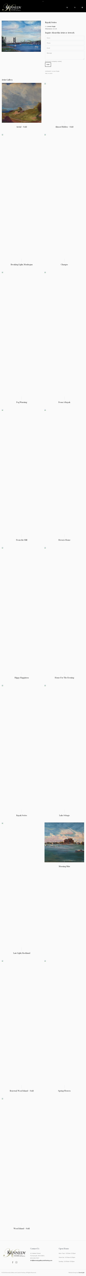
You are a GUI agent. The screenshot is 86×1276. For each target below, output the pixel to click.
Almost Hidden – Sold (64, 127)
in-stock (50, 73)
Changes (64, 265)
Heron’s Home (64, 540)
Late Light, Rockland (21, 953)
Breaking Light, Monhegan (22, 265)
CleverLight (81, 1272)
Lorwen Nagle (51, 26)
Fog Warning (21, 402)
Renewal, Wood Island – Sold (22, 1091)
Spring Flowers (64, 1091)
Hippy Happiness (22, 678)
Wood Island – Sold (22, 1229)
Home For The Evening (64, 678)
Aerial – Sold (21, 127)
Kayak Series (21, 815)
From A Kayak (64, 402)
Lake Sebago (64, 815)
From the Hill (21, 540)
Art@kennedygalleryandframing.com (41, 1260)
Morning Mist (64, 866)
